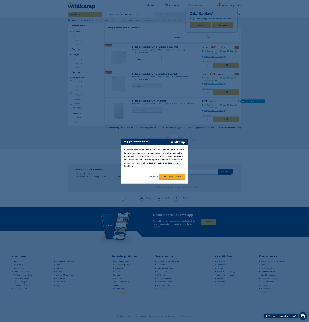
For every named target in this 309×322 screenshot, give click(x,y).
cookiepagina (135, 163)
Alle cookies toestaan (172, 177)
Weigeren (153, 177)
